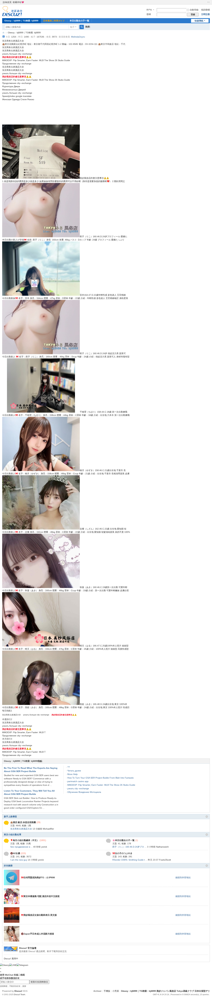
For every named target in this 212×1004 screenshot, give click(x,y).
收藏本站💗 (18, 2)
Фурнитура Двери (11, 86)
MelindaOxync (78, 37)
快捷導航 (199, 21)
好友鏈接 (8, 865)
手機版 (107, 991)
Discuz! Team (19, 994)
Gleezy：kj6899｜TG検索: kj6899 (21, 20)
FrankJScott (165, 860)
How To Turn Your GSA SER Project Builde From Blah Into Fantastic (100, 778)
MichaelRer (48, 829)
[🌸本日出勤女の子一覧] (108, 840)
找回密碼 (205, 10)
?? (68, 767)
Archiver (97, 991)
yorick (44, 847)
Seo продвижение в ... (21, 847)
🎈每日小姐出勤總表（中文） (24, 840)
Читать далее (74, 770)
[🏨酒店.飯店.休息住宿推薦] (6, 822)
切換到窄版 (208, 2)
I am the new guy (18, 860)
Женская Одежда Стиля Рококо (18, 99)
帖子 (72, 27)
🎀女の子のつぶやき (122, 853)
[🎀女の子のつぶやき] (108, 854)
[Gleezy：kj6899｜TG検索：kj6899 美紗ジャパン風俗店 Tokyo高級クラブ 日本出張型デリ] (12, 11)
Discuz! (18, 991)
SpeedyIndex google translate (17, 96)
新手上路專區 (10, 816)
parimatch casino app (77, 781)
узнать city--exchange (78, 788)
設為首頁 (7, 2)
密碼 (149, 14)
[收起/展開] (206, 816)
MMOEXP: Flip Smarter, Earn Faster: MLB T (24, 732)
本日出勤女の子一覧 (79, 20)
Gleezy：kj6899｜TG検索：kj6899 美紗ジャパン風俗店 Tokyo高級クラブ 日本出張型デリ (3, 32)
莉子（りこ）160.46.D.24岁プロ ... (129, 847)
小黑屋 (115, 991)
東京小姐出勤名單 (12, 834)
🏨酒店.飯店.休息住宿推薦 (23, 822)
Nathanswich (162, 847)
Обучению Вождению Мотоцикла (84, 792)
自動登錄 (194, 10)
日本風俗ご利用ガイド (54, 20)
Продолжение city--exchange (16, 63)
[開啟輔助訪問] (205, 2)
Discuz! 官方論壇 (27, 948)
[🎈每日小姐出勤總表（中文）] (6, 840)
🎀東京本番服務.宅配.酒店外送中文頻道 (40, 896)
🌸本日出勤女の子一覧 (123, 840)
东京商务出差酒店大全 (13, 41)
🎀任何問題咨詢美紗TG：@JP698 (38, 877)
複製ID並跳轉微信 (39, 982)
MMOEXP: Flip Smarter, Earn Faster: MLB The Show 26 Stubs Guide (36, 60)
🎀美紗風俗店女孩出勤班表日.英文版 (39, 915)
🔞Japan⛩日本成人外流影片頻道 (37, 934)
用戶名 (149, 10)
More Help (72, 774)
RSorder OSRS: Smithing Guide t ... (129, 860)
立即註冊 (205, 14)
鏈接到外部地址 (183, 877)
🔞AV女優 (15, 853)
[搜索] (81, 27)
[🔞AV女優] (6, 854)
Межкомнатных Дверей (14, 89)
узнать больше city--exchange (17, 54)
